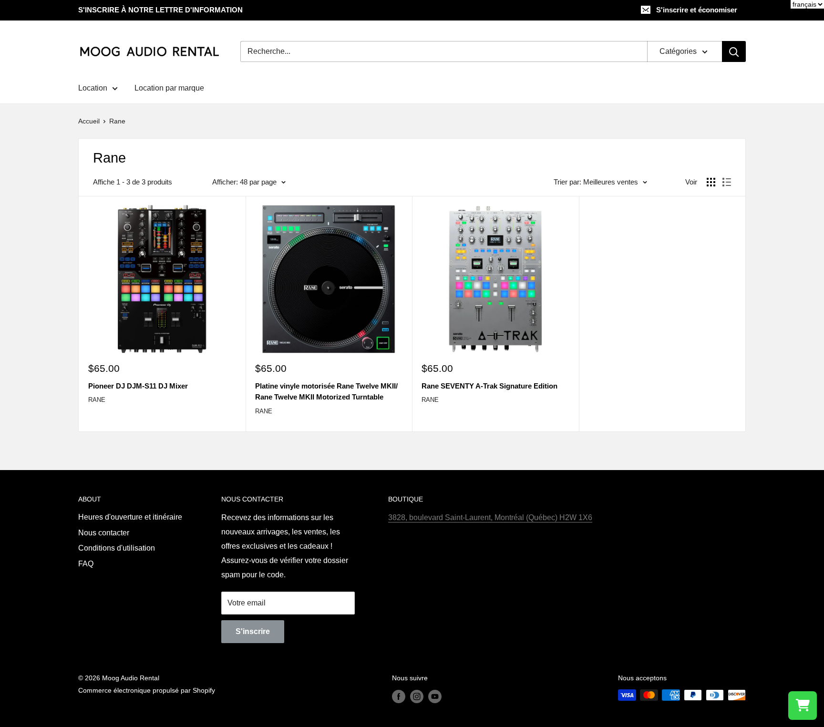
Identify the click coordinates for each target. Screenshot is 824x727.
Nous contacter (103, 533)
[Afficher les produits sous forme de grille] (711, 182)
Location (92, 88)
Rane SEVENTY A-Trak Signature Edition (489, 386)
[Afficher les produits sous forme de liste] (726, 182)
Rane (117, 121)
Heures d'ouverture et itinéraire (130, 517)
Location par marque (169, 88)
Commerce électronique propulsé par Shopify (146, 690)
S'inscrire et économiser (696, 10)
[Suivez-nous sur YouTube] (435, 696)
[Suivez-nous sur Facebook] (398, 696)
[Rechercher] (734, 51)
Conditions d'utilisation (116, 548)
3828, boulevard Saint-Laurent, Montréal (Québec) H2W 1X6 (490, 517)
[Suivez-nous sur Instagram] (416, 696)
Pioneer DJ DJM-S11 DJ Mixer (138, 386)
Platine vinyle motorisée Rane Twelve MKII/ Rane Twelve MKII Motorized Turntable (326, 391)
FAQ (85, 564)
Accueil (89, 121)
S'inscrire (253, 631)
